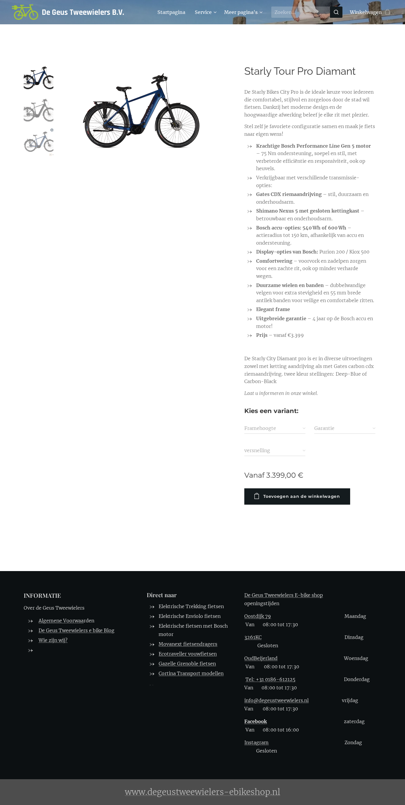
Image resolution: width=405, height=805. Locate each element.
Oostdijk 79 (257, 616)
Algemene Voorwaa (61, 621)
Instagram (256, 742)
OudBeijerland (261, 658)
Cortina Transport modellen (191, 673)
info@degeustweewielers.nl (276, 700)
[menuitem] (173, 12)
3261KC (253, 637)
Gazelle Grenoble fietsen (187, 664)
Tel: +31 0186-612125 (270, 679)
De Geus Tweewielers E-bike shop (283, 595)
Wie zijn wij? (53, 640)
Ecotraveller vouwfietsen (188, 654)
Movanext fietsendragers (188, 644)
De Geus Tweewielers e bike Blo (75, 630)
